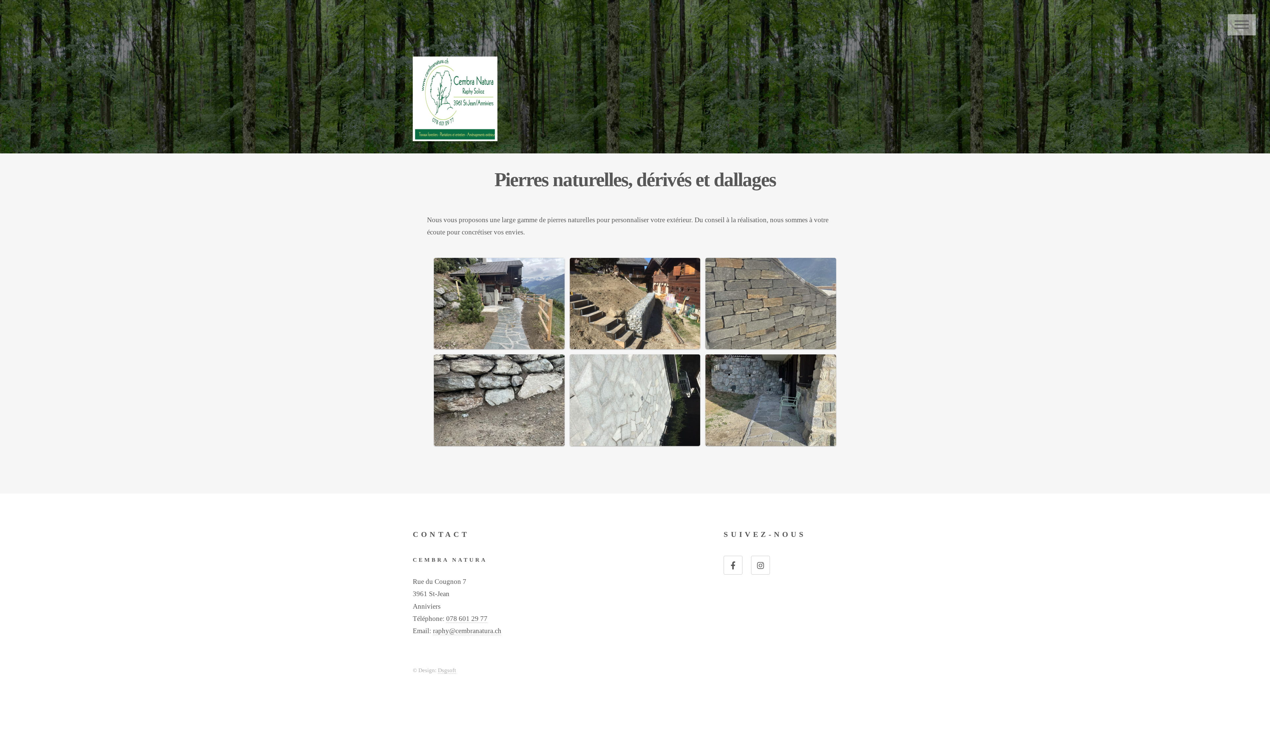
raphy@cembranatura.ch (467, 631)
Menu (1242, 24)
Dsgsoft (447, 670)
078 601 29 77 (466, 619)
